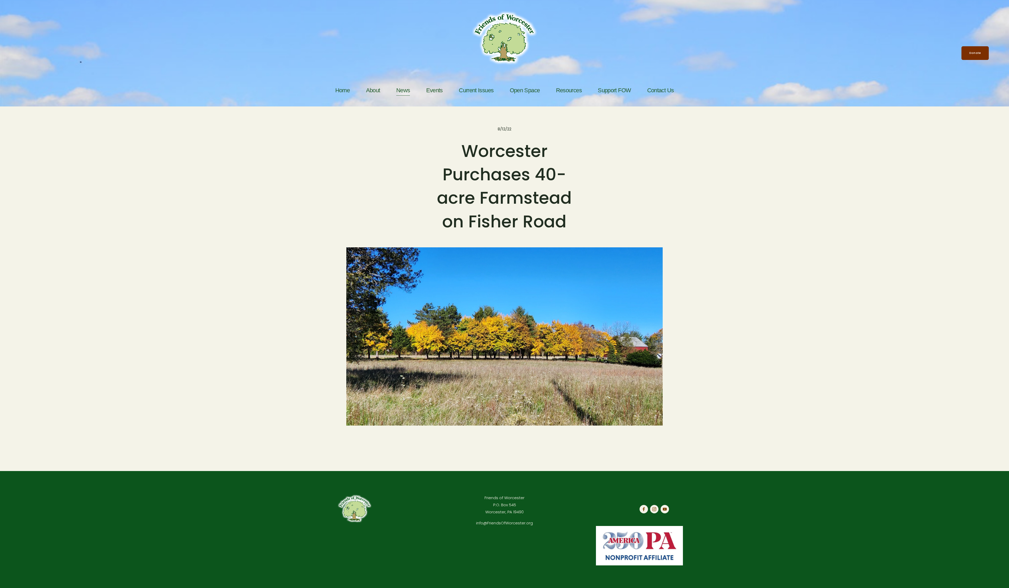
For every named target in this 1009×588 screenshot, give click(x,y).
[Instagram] (654, 509)
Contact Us (660, 90)
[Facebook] (644, 509)
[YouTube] (665, 509)
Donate (975, 53)
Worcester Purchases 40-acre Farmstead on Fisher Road (504, 186)
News (403, 90)
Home (342, 90)
